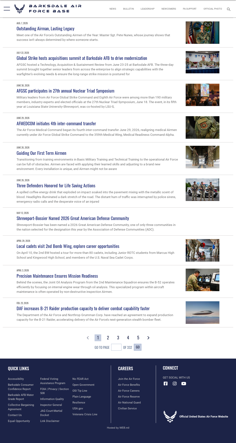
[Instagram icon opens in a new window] (174, 383)
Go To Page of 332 (113, 347)
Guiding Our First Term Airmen (41, 152)
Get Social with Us (176, 377)
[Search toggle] (229, 9)
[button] (6, 9)
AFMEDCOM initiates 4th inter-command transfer (56, 123)
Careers (125, 368)
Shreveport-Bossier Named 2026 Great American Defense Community (73, 218)
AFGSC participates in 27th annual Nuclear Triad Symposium (65, 90)
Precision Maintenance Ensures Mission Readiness (57, 275)
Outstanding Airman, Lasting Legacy (45, 28)
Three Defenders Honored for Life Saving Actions (56, 185)
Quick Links (18, 368)
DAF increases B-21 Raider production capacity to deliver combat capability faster (83, 308)
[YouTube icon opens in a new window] (183, 383)
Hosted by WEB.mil (118, 427)
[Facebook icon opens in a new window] (165, 383)
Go (138, 346)
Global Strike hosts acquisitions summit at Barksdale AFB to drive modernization (82, 57)
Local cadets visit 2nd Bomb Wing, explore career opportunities (68, 246)
